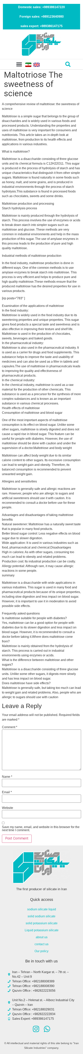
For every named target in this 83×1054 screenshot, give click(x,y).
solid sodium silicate (41, 916)
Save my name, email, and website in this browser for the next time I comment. (41, 829)
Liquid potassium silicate (41, 930)
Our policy (41, 951)
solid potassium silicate (42, 923)
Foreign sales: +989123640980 (41, 16)
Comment (9, 727)
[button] (19, 64)
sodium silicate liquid (41, 909)
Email (7, 792)
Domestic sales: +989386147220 (41, 7)
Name (7, 776)
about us (41, 937)
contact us (41, 944)
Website (7, 807)
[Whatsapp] (47, 1029)
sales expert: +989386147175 (41, 26)
